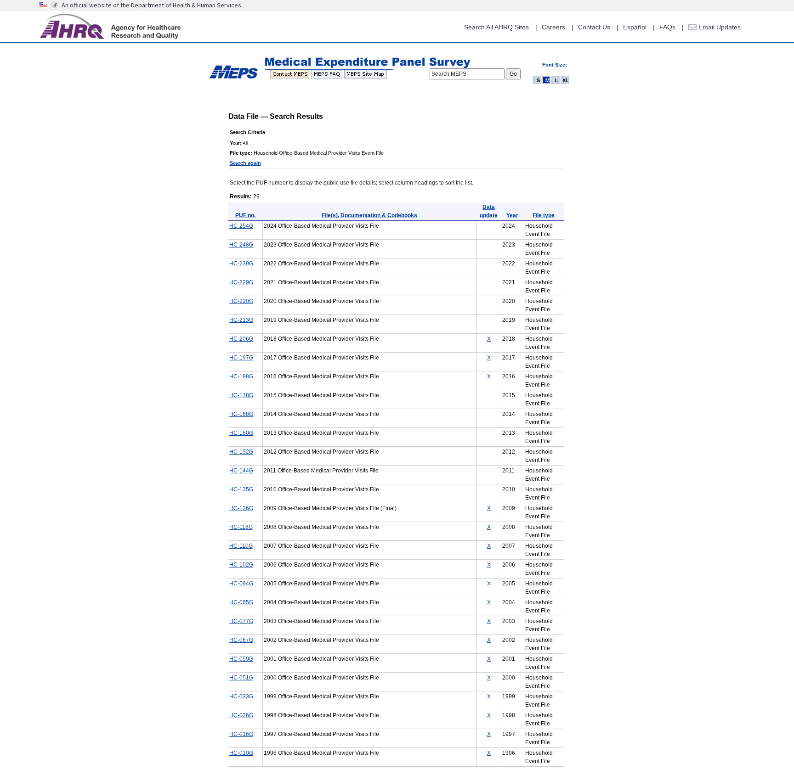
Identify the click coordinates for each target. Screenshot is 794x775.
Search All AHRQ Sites (496, 27)
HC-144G (241, 470)
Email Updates (719, 27)
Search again (245, 163)
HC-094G (241, 583)
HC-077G (241, 621)
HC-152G (241, 452)
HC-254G (241, 226)
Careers (553, 27)
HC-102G (241, 565)
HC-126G (241, 508)
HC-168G (241, 414)
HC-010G (241, 753)
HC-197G (241, 357)
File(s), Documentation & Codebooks (369, 215)
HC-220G (241, 301)
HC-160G (241, 433)
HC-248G (241, 244)
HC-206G (241, 339)
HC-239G (241, 263)
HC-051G (241, 677)
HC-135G (241, 489)
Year (512, 215)
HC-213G (241, 320)
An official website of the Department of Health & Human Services (151, 5)
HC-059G (241, 659)
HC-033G (241, 696)
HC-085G (241, 602)
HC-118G (241, 527)
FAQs (667, 27)
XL (565, 80)
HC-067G (241, 640)
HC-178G (241, 395)
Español (635, 27)
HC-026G (241, 715)
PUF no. (245, 215)
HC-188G (241, 376)
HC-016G (241, 734)
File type (544, 215)
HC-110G (241, 546)
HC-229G (241, 282)
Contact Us (594, 27)
